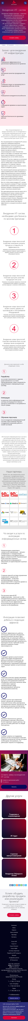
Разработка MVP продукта (14, 953)
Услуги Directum (14, 946)
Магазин (14, 955)
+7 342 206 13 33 (15, 990)
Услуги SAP (14, 941)
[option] (14, 22)
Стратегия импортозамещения (14, 855)
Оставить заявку (14, 38)
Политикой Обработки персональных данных (12, 1013)
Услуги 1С (14, 943)
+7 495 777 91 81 (15, 981)
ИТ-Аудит (14, 836)
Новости (14, 930)
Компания (14, 925)
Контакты (14, 937)
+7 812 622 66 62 (15, 986)
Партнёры (14, 934)
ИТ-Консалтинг (14, 960)
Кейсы (14, 927)
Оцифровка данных (14, 957)
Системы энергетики (14, 950)
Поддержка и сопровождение (14, 815)
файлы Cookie (19, 1006)
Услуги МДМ (14, 948)
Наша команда (14, 932)
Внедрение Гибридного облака (14, 874)
